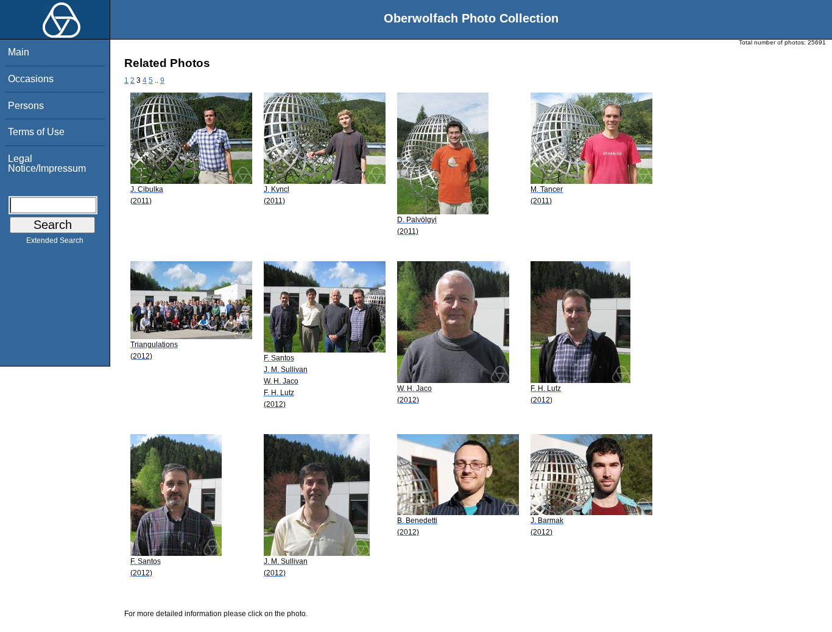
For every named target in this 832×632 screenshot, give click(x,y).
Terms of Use (36, 132)
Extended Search (54, 240)
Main (18, 52)
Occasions (31, 79)
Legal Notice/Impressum (47, 163)
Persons (26, 105)
